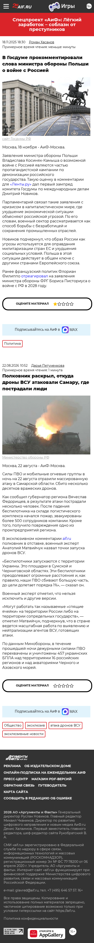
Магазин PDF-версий (51, 779)
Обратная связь (19, 785)
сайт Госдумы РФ (16, 139)
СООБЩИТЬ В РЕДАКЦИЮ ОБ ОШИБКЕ (38, 798)
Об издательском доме (47, 766)
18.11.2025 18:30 (13, 42)
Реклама (12, 766)
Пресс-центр (16, 779)
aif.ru (67, 538)
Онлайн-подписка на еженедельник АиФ (45, 773)
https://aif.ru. (66, 911)
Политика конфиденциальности (31, 918)
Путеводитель (52, 785)
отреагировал (35, 276)
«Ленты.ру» (20, 184)
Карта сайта (16, 792)
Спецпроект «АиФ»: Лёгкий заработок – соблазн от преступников (47, 24)
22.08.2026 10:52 (15, 366)
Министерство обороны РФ (25, 457)
